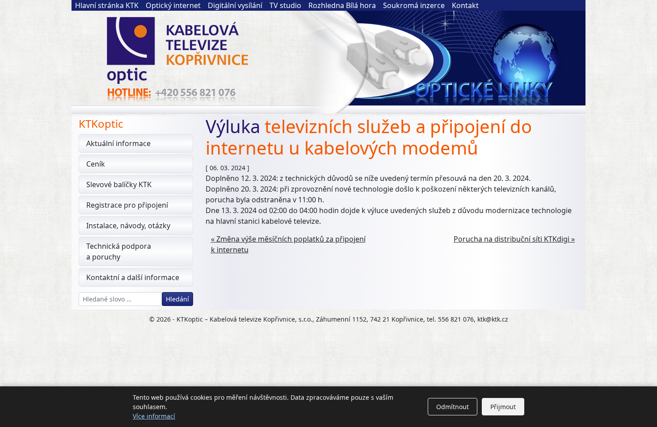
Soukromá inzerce (414, 5)
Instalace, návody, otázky (128, 225)
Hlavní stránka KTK (107, 5)
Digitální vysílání (235, 5)
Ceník (95, 164)
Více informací (154, 416)
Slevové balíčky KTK (119, 184)
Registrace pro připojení (127, 205)
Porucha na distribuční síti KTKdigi (511, 239)
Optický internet (173, 5)
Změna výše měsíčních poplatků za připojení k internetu (288, 244)
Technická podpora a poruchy (118, 251)
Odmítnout (452, 406)
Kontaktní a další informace (132, 277)
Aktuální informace (118, 143)
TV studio (285, 5)
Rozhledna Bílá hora (342, 5)
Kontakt (465, 5)
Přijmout (503, 406)
